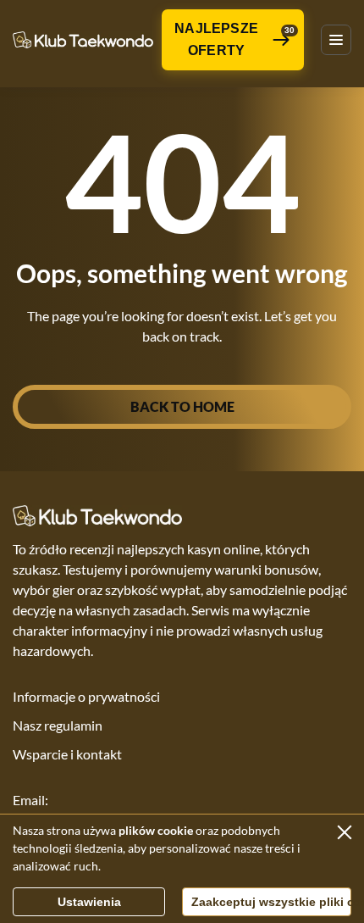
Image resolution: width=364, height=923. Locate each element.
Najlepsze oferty (234, 39)
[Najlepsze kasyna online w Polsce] (83, 40)
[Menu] (336, 40)
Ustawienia (89, 902)
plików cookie (156, 830)
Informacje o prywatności (86, 696)
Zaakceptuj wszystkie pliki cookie (271, 902)
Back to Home (182, 406)
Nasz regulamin (57, 725)
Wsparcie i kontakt (67, 754)
